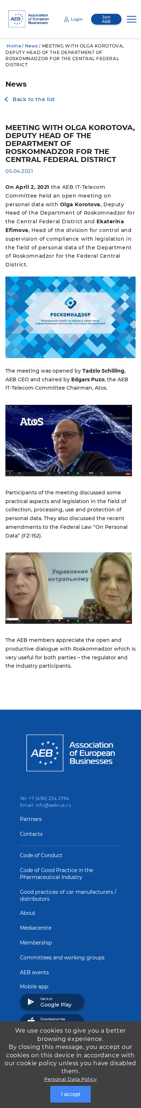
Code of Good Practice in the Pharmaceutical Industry (56, 873)
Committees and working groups (62, 957)
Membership (36, 942)
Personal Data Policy (70, 1079)
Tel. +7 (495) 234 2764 (44, 798)
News (31, 46)
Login (76, 19)
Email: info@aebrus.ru (45, 805)
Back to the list (34, 99)
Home (14, 46)
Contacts (31, 834)
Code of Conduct (41, 855)
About (27, 913)
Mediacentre (35, 928)
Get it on (56, 1002)
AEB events (34, 972)
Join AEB (106, 19)
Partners (31, 819)
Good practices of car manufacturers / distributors (68, 895)
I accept (70, 1094)
